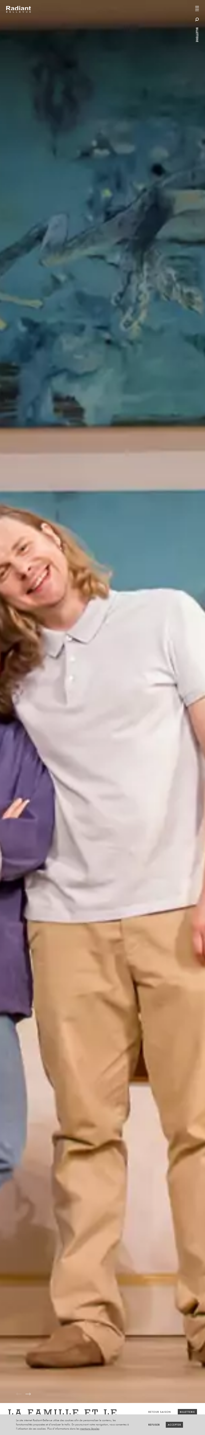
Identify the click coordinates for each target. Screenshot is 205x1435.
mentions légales (89, 1428)
